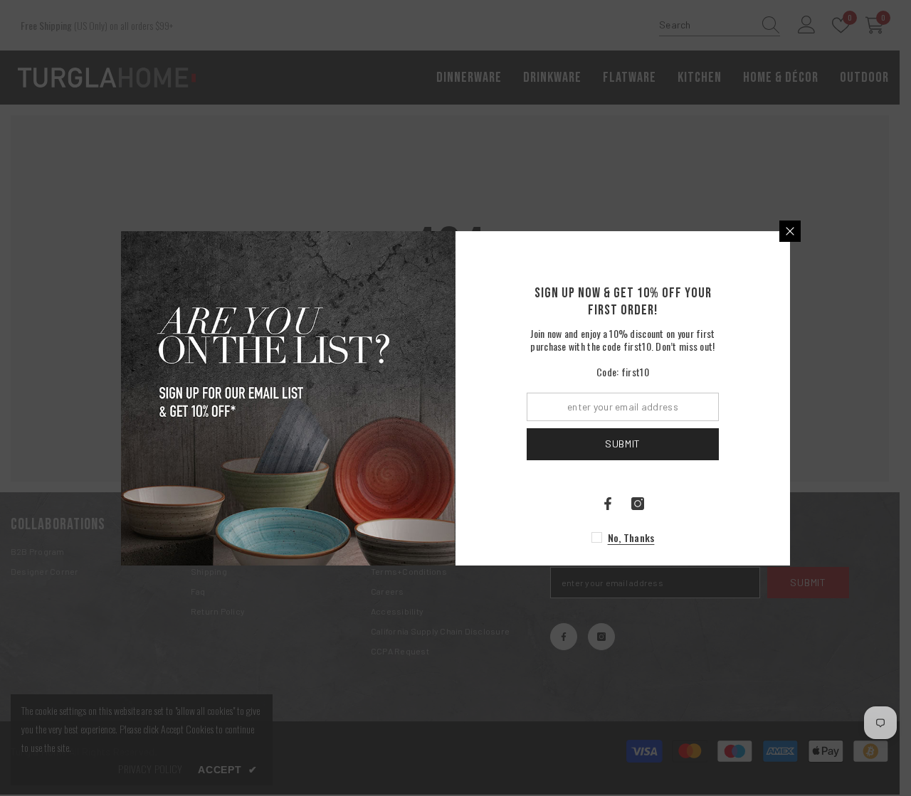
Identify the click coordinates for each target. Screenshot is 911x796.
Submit (623, 443)
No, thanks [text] (631, 537)
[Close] (790, 231)
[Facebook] (608, 504)
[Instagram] (638, 504)
